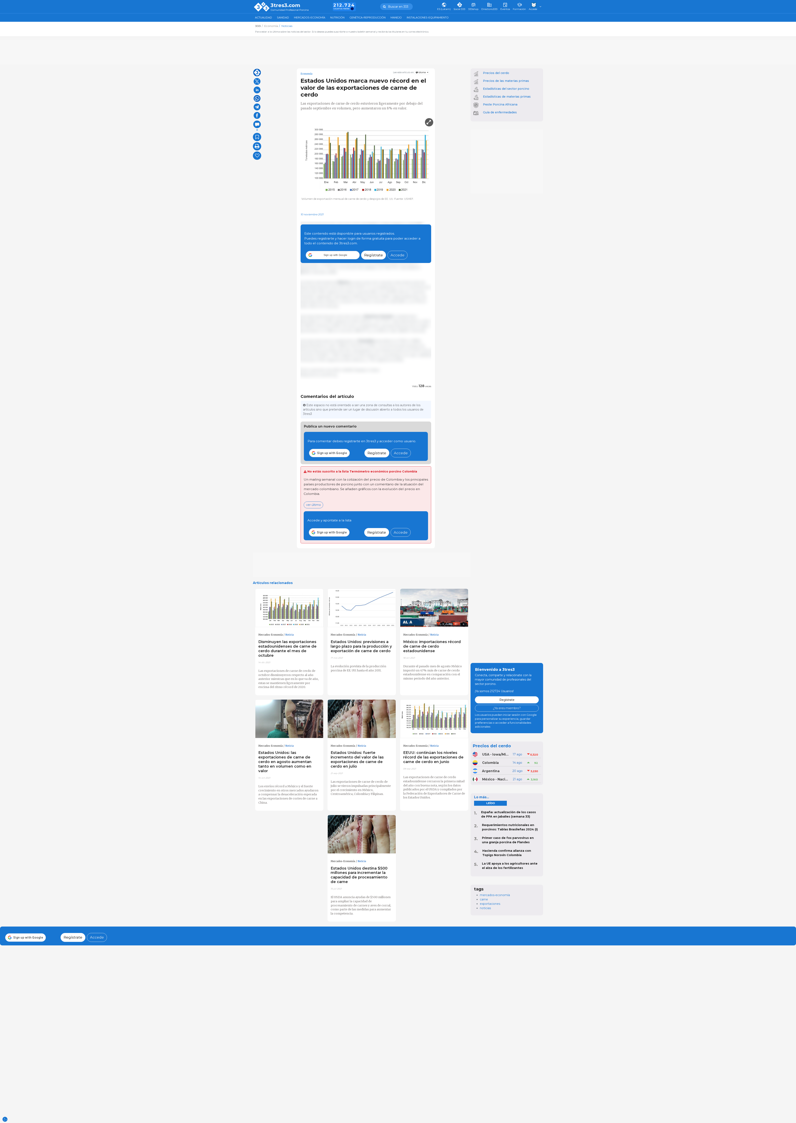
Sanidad (283, 17)
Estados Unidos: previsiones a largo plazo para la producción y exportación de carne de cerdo (361, 646)
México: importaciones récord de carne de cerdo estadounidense (432, 646)
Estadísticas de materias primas (507, 96)
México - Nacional (496, 779)
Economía (306, 73)
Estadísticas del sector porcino (506, 89)
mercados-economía (495, 895)
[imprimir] (257, 146)
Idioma (422, 72)
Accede (397, 255)
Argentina (491, 771)
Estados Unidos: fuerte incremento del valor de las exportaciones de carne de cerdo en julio (357, 759)
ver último (313, 505)
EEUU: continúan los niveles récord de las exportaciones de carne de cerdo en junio (433, 757)
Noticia (289, 634)
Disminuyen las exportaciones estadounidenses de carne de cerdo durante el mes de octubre (287, 648)
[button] (333, 255)
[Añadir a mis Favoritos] (257, 137)
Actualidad (263, 17)
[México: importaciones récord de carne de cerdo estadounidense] (434, 608)
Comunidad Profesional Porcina (290, 10)
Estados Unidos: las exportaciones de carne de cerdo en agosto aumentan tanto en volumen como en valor (285, 761)
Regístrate (373, 255)
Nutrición (337, 17)
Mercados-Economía (309, 17)
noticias (485, 908)
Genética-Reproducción (367, 17)
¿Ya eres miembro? (507, 708)
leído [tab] (490, 803)
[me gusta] (257, 155)
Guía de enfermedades (500, 112)
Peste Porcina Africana (500, 104)
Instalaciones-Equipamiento (428, 17)
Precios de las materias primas (506, 81)
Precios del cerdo (496, 73)
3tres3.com (285, 5)
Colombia (490, 763)
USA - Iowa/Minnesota (496, 754)
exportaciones (490, 904)
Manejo (396, 17)
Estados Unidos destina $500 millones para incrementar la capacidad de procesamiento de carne (359, 875)
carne (484, 899)
